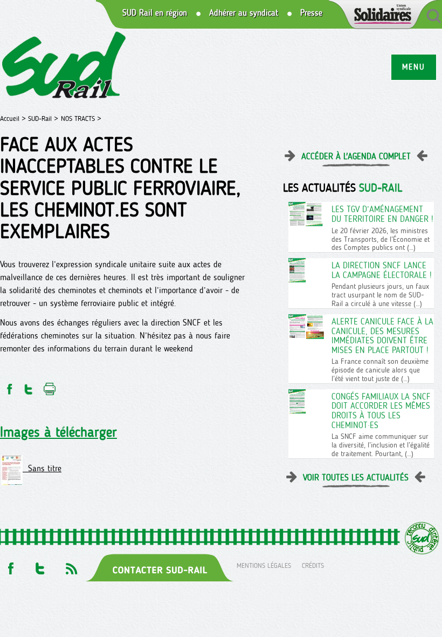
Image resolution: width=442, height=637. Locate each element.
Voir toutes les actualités (356, 477)
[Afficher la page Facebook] (9, 565)
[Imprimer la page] (50, 386)
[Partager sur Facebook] (8, 386)
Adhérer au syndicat (243, 13)
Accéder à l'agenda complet (356, 156)
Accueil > (14, 118)
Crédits (313, 565)
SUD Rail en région (154, 13)
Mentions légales (264, 565)
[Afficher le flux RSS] (71, 565)
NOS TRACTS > (81, 118)
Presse (311, 13)
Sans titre (42, 468)
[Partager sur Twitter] (28, 386)
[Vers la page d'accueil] (64, 66)
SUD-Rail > (43, 118)
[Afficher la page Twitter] (40, 565)
